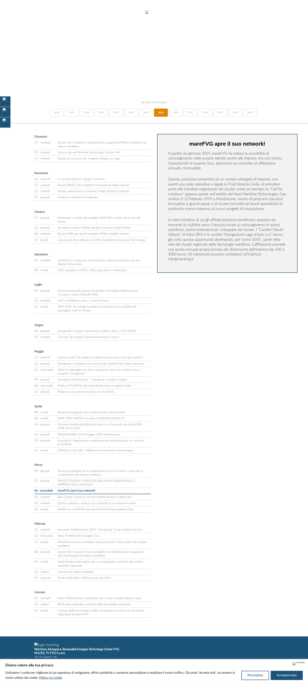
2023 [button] (101, 112)
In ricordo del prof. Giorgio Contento (81, 179)
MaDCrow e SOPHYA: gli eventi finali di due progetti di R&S (96, 509)
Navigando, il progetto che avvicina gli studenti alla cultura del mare (101, 363)
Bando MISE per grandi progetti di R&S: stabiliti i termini (93, 233)
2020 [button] (146, 112)
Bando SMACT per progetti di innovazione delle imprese (93, 185)
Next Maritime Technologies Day (78, 535)
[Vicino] (298, 663)
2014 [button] (235, 112)
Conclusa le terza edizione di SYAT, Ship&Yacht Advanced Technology (101, 240)
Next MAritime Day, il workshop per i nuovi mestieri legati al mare (99, 598)
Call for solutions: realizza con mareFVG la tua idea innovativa (97, 503)
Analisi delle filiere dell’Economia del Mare (84, 577)
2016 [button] (205, 112)
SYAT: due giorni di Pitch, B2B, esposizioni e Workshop (92, 270)
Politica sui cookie (50, 677)
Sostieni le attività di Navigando (78, 197)
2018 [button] (175, 112)
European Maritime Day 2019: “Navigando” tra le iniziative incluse (100, 529)
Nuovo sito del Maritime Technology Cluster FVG (89, 152)
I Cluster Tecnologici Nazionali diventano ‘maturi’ (89, 337)
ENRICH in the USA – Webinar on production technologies (95, 450)
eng (294, 12)
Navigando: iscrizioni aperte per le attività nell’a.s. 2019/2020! (97, 331)
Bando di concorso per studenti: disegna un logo (89, 158)
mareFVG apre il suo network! (77, 490)
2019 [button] (160, 112)
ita (287, 12)
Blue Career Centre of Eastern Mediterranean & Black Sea (95, 497)
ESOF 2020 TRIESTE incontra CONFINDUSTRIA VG (91, 418)
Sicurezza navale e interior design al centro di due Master (94, 227)
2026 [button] (56, 112)
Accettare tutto (287, 675)
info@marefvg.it (180, 259)
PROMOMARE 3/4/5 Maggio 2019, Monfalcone (89, 434)
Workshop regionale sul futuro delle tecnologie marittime (94, 604)
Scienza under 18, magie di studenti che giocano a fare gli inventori (100, 357)
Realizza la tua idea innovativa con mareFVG (86, 391)
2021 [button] (131, 112)
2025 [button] (71, 112)
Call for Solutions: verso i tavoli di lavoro (83, 300)
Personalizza (255, 675)
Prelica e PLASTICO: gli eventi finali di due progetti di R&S (94, 385)
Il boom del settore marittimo (76, 571)
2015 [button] (220, 112)
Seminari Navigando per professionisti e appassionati (91, 412)
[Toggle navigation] (14, 12)
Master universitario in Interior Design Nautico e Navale (93, 191)
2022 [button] (116, 112)
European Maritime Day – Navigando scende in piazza (92, 379)
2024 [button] (86, 112)
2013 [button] (250, 112)
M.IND (243, 12)
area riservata (266, 12)
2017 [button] (190, 112)
